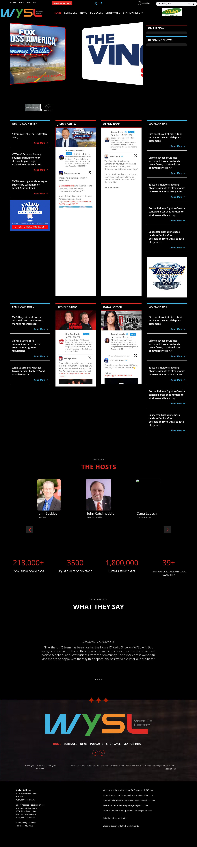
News (83, 13)
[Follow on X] (96, 3)
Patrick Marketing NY (129, 826)
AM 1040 (13, 3)
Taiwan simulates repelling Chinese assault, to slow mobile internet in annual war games (167, 188)
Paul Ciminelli (147, 513)
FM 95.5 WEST (31, 3)
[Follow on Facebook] (101, 3)
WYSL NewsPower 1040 (26, 811)
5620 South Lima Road (26, 814)
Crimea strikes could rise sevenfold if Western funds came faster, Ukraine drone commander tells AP (164, 162)
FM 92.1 (21, 3)
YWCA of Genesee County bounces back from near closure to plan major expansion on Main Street (26, 159)
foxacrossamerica (72, 173)
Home (57, 13)
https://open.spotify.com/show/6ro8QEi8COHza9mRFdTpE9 (75, 202)
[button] (29, 529)
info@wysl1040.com (143, 810)
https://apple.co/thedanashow (118, 375)
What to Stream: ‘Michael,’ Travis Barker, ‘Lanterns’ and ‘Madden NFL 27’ (28, 371)
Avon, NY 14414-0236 (25, 817)
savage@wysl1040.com (138, 805)
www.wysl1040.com (144, 790)
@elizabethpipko (66, 185)
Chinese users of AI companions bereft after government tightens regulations (26, 345)
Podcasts (96, 13)
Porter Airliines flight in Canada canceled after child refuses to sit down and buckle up (167, 212)
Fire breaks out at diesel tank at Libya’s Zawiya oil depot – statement (165, 137)
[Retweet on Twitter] (109, 356)
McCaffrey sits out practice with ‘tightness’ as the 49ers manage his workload (28, 320)
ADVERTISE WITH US (61, 3)
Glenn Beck (115, 156)
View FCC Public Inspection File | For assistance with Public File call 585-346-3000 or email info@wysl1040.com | (121, 765)
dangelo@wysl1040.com (144, 800)
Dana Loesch (47, 513)
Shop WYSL (113, 13)
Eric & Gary (95, 513)
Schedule (70, 13)
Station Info (132, 13)
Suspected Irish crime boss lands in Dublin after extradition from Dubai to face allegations (166, 237)
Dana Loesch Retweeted (120, 356)
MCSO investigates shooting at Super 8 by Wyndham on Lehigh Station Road (29, 185)
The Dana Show (117, 360)
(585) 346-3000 (29, 822)
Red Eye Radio (70, 358)
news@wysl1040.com (143, 795)
